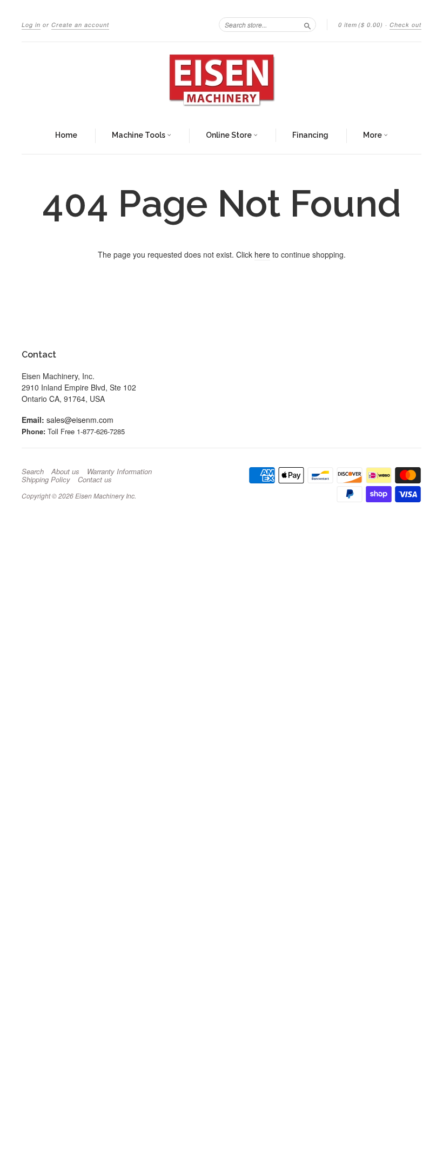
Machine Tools (139, 135)
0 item (360, 25)
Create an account (80, 25)
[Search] (307, 24)
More (373, 135)
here (262, 254)
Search (33, 471)
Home (66, 135)
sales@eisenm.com (79, 419)
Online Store (229, 135)
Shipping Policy (46, 479)
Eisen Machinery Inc (105, 495)
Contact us (95, 479)
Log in (31, 25)
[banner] (221, 80)
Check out (405, 25)
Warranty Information (119, 471)
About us (65, 471)
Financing (310, 135)
